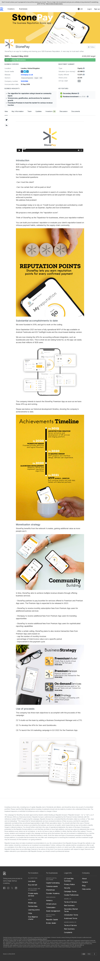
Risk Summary (69, 905)
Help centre (86, 889)
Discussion (63, 111)
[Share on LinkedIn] (6, 125)
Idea (6, 111)
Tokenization (50, 907)
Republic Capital (52, 919)
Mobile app (32, 903)
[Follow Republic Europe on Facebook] (4, 888)
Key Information (18, 111)
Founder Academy (53, 893)
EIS (79, 81)
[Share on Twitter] (6, 120)
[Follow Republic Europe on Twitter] (12, 888)
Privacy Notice (69, 884)
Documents (75, 111)
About (84, 879)
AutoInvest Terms (70, 918)
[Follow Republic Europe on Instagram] (8, 888)
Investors (11, 9)
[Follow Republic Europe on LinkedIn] (16, 888)
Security (67, 888)
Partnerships (32, 906)
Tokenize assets (52, 886)
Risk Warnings (25, 809)
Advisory (49, 900)
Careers (85, 882)
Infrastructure (51, 904)
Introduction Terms (71, 915)
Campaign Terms (70, 891)
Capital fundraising (52, 883)
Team (29, 111)
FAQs (30, 913)
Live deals (31, 881)
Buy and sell (32, 885)
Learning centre (34, 910)
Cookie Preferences (71, 895)
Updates (38, 111)
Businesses (23, 9)
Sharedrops (50, 890)
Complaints (68, 932)
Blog (83, 886)
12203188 (24, 81)
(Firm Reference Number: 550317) (37, 939)
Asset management (53, 911)
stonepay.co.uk (27, 75)
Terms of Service (70, 902)
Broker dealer (51, 923)
